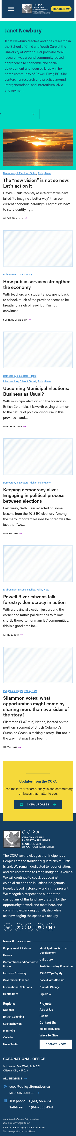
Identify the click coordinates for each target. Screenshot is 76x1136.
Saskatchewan (12, 1023)
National (8, 1010)
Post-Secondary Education (56, 966)
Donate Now (61, 9)
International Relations (17, 987)
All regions (12, 1078)
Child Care (46, 959)
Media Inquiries (21, 1093)
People (44, 1016)
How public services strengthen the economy (37, 284)
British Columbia (13, 1016)
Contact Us (48, 1022)
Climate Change (50, 987)
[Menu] (11, 9)
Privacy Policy (38, 1127)
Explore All (46, 994)
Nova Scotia (10, 1044)
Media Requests (50, 1029)
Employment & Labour (17, 948)
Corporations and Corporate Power (20, 964)
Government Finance (16, 980)
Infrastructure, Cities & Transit (19, 381)
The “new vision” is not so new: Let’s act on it (36, 183)
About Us (46, 1009)
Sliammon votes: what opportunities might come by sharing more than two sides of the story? (36, 706)
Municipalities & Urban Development (54, 950)
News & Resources (17, 941)
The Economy (24, 274)
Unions (7, 955)
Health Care (10, 994)
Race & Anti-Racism (52, 980)
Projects (45, 1003)
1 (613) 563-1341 (40, 1101)
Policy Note (44, 173)
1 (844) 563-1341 (41, 1107)
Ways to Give (49, 1035)
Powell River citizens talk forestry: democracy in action (34, 599)
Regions (9, 1003)
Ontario (8, 1037)
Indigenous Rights (13, 690)
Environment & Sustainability (19, 589)
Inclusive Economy (14, 973)
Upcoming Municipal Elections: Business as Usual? (36, 391)
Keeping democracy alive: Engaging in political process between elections (34, 495)
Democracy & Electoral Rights (19, 173)
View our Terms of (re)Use (16, 1127)
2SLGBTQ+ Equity (51, 973)
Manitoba (9, 1030)
